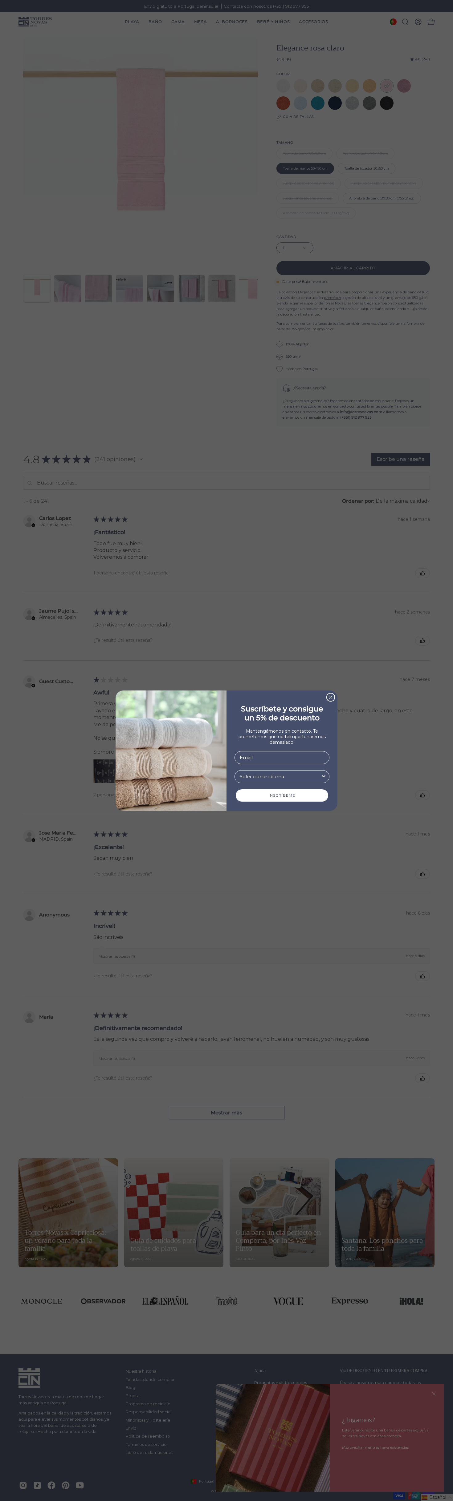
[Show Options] (323, 777)
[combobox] (280, 777)
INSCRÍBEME (282, 795)
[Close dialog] (330, 697)
